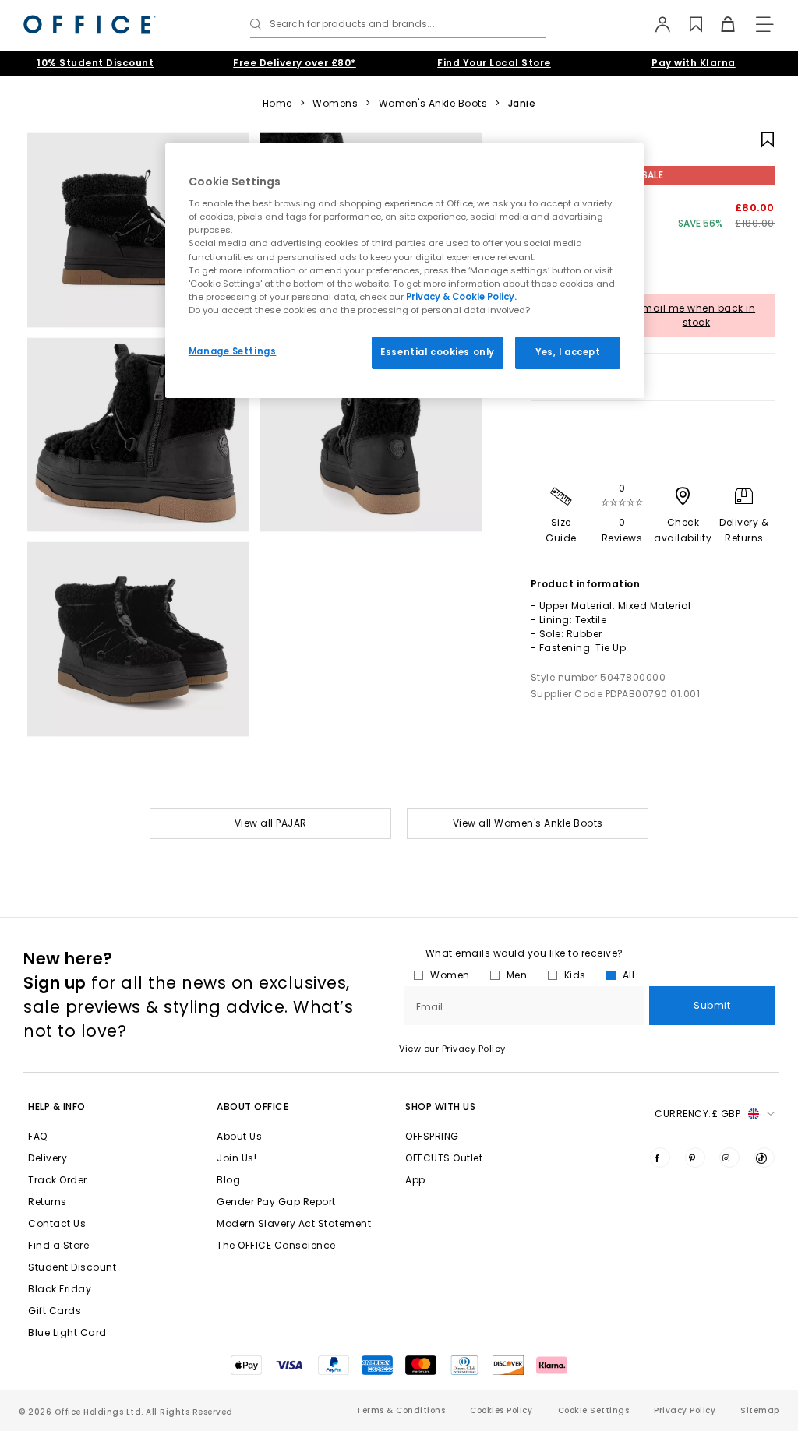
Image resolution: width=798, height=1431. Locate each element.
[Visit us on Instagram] (729, 1157)
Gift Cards (54, 1310)
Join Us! (236, 1158)
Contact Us (57, 1223)
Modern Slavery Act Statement (294, 1223)
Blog (228, 1179)
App (415, 1179)
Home (277, 103)
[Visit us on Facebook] (660, 1157)
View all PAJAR (271, 823)
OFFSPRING (432, 1136)
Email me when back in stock (696, 315)
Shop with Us (440, 1106)
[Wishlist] (687, 24)
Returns (47, 1201)
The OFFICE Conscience (276, 1245)
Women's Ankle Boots (433, 103)
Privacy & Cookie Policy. (461, 297)
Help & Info (57, 1106)
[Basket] (719, 24)
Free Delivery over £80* (294, 62)
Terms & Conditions (400, 1410)
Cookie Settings (594, 1410)
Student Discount (72, 1267)
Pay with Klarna (693, 62)
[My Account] (655, 24)
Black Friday (59, 1288)
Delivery (47, 1158)
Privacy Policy (684, 1410)
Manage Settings (233, 351)
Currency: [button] (697, 1113)
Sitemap (759, 1410)
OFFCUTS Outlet (443, 1158)
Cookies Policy (501, 1410)
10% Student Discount (95, 62)
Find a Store (58, 1245)
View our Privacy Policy (452, 1048)
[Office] (89, 24)
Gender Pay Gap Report (276, 1201)
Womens (335, 103)
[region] (404, 270)
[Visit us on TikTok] (764, 1157)
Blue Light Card (67, 1332)
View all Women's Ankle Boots (528, 823)
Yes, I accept (567, 352)
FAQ (38, 1136)
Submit (712, 1005)
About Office (252, 1106)
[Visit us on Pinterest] (695, 1157)
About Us (239, 1136)
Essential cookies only (437, 352)
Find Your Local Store (494, 62)
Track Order (57, 1179)
